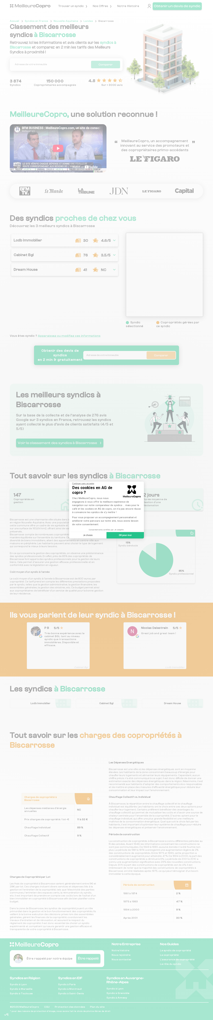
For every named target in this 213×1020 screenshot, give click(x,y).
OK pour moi (125, 535)
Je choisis (88, 535)
